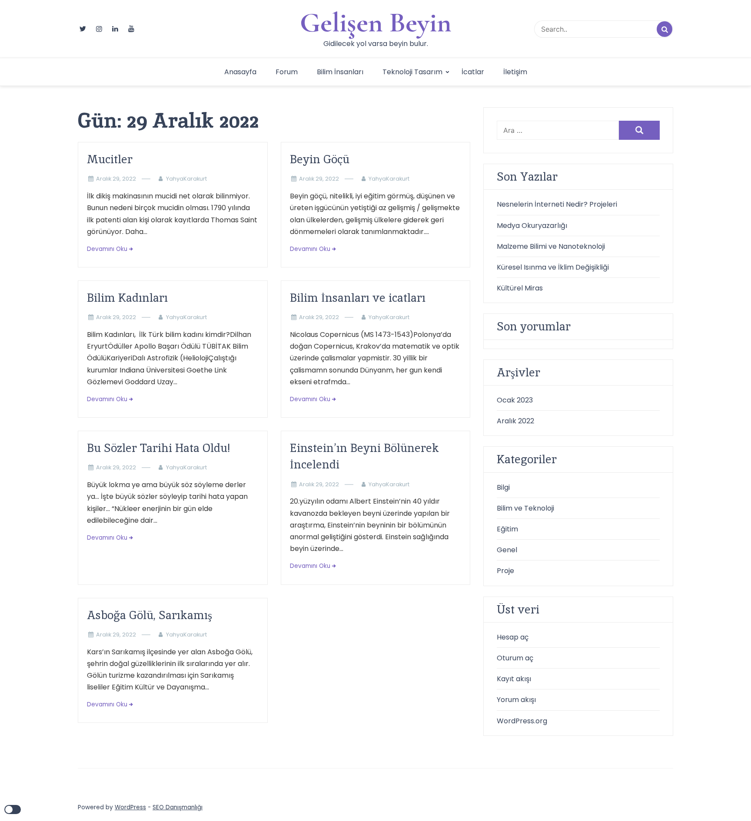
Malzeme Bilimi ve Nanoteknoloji (551, 246)
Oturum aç (515, 658)
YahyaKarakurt (186, 178)
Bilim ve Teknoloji (525, 508)
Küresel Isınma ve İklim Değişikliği (553, 267)
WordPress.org (522, 721)
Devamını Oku (107, 249)
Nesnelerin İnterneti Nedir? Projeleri (557, 204)
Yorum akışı (516, 700)
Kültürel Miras (520, 288)
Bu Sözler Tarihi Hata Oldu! (158, 447)
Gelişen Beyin (376, 22)
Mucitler (110, 159)
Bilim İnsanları (340, 72)
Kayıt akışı (514, 679)
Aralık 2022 (515, 421)
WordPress (130, 807)
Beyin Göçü (319, 159)
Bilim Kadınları (127, 297)
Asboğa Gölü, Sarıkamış (149, 615)
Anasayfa (240, 72)
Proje (505, 571)
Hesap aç (512, 637)
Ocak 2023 (515, 400)
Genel (507, 550)
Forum (287, 72)
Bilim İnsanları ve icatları (357, 297)
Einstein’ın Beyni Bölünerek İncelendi (364, 456)
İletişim (515, 72)
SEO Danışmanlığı (178, 807)
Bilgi (503, 487)
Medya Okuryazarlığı (532, 226)
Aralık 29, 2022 (116, 178)
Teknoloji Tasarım (412, 72)
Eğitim (507, 529)
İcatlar (473, 72)
